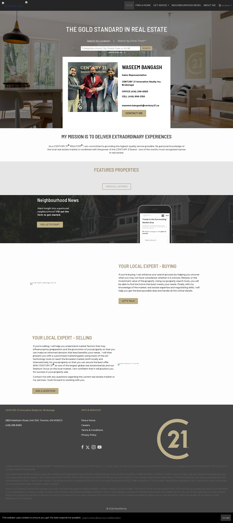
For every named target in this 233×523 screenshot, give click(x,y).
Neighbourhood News (186, 5)
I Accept (226, 518)
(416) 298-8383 (139, 91)
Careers (85, 425)
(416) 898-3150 (136, 96)
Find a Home (143, 5)
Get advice (161, 6)
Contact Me (134, 113)
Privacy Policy (88, 435)
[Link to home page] (13, 5)
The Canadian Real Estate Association (170, 480)
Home (129, 5)
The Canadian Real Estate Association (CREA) (157, 477)
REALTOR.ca (93, 480)
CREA (159, 474)
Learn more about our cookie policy (101, 517)
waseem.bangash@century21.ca (140, 105)
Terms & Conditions (92, 430)
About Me (209, 5)
